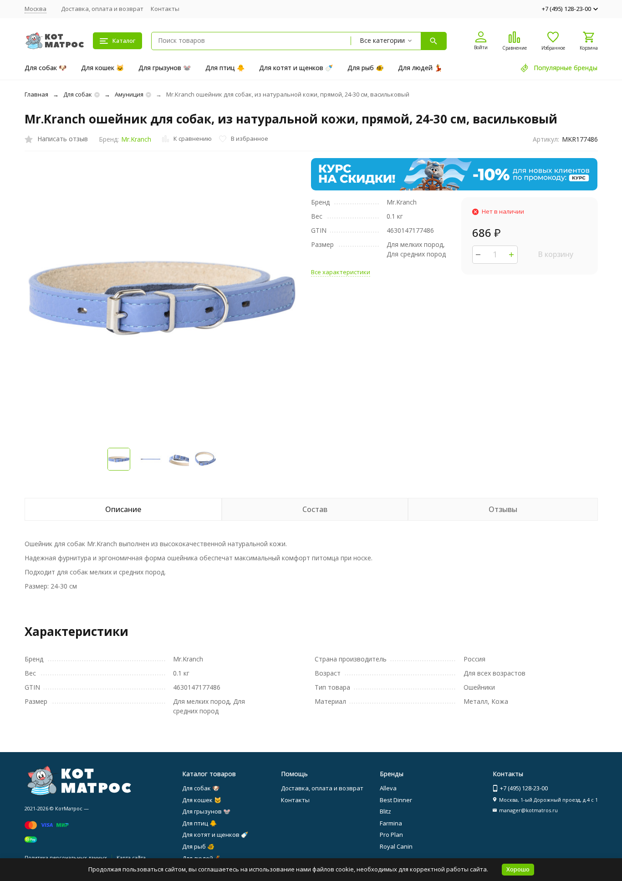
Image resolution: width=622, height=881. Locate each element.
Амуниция (129, 94)
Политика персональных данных (66, 857)
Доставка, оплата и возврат (102, 9)
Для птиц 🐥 (225, 67)
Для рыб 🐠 (365, 67)
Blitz (385, 811)
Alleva (388, 788)
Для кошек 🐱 (102, 67)
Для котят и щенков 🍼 (296, 67)
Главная (36, 94)
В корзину (555, 254)
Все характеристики (340, 272)
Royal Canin (396, 846)
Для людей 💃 (420, 67)
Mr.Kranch (136, 139)
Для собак (77, 94)
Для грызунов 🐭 (164, 67)
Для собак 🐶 (45, 67)
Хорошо (518, 869)
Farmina (391, 823)
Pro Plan (391, 834)
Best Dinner (396, 800)
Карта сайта (131, 857)
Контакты (165, 9)
